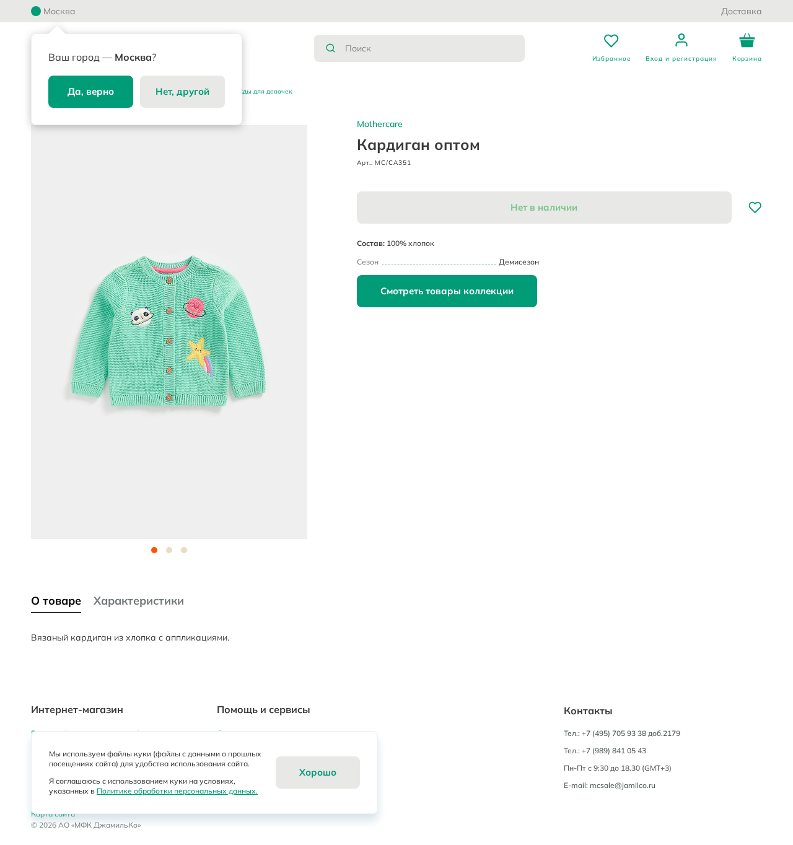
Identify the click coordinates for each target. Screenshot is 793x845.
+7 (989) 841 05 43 (614, 750)
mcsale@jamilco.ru (622, 785)
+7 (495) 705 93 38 (614, 733)
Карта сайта (53, 813)
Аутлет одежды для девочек (248, 91)
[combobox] (419, 48)
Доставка (741, 11)
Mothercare (380, 123)
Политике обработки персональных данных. (177, 790)
